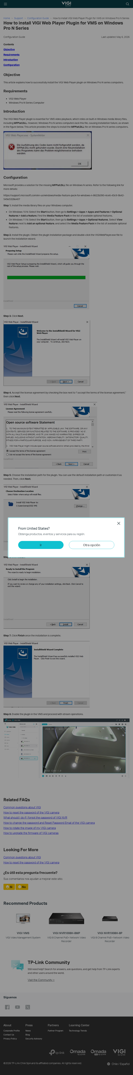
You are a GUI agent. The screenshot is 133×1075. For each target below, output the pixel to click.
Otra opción (91, 545)
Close (119, 523)
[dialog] (66, 537)
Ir (41, 545)
